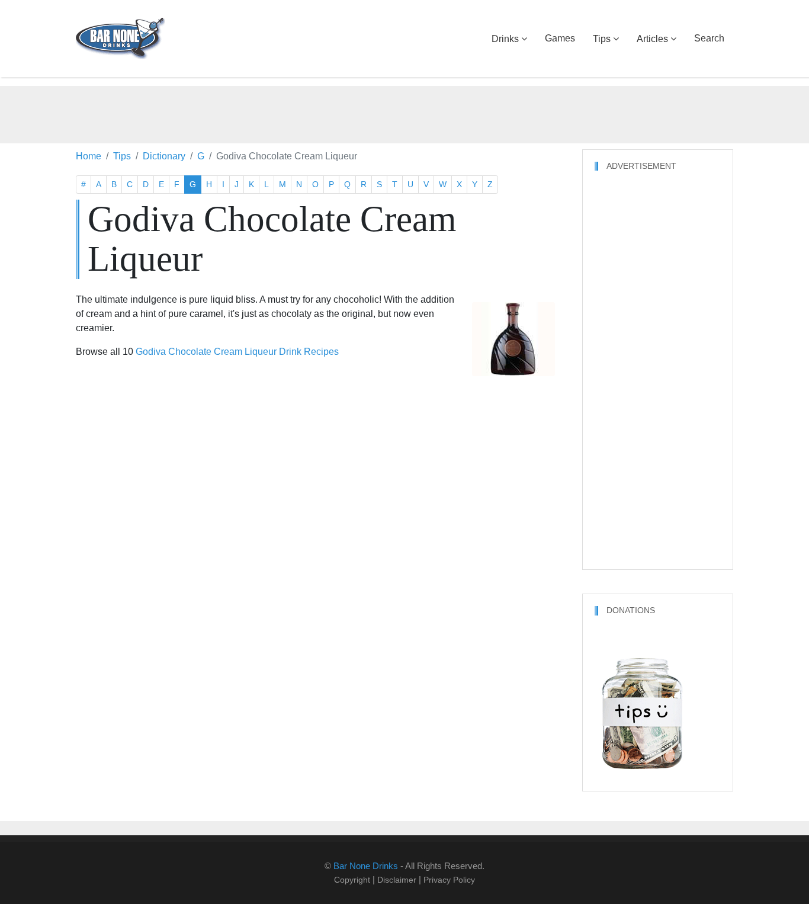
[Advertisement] (404, 112)
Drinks (505, 39)
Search (709, 38)
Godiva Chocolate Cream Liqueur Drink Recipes (237, 352)
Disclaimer (396, 879)
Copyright (352, 879)
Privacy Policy (449, 879)
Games (560, 38)
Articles (652, 39)
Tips (602, 39)
